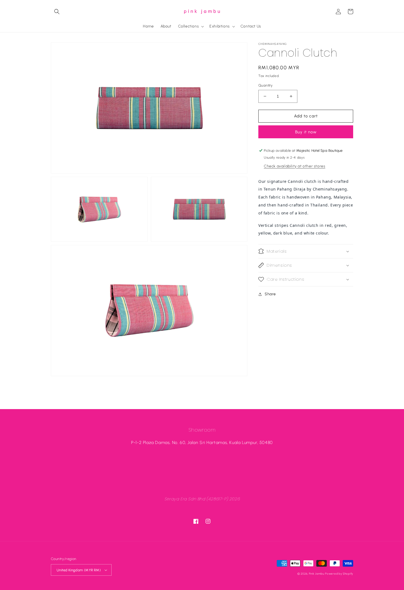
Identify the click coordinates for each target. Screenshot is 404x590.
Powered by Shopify (339, 573)
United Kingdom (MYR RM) (79, 570)
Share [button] (270, 294)
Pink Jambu (316, 573)
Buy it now (306, 131)
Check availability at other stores (294, 166)
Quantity (265, 85)
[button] (57, 11)
